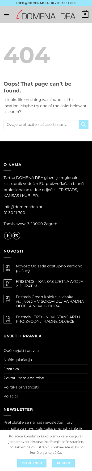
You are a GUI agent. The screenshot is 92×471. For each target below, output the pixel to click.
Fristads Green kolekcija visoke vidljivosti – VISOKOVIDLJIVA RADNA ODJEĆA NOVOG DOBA (50, 301)
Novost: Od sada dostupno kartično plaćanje (49, 268)
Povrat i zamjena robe (24, 378)
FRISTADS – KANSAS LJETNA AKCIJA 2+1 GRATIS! (49, 283)
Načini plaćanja (18, 360)
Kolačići (11, 396)
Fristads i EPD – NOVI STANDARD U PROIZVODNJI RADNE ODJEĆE (49, 319)
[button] (6, 14)
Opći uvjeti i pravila (21, 350)
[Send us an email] (16, 236)
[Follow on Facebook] (8, 236)
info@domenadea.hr (23, 207)
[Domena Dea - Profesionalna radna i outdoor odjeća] (46, 14)
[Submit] (83, 124)
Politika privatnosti (21, 387)
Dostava (11, 369)
